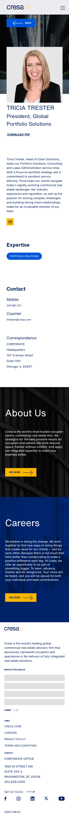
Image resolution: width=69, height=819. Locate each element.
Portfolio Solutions (24, 256)
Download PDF (18, 134)
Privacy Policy (15, 739)
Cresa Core (13, 726)
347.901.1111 (14, 305)
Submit (7, 710)
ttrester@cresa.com (19, 320)
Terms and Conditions (20, 745)
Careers (10, 733)
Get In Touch (14, 792)
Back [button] (28, 22)
